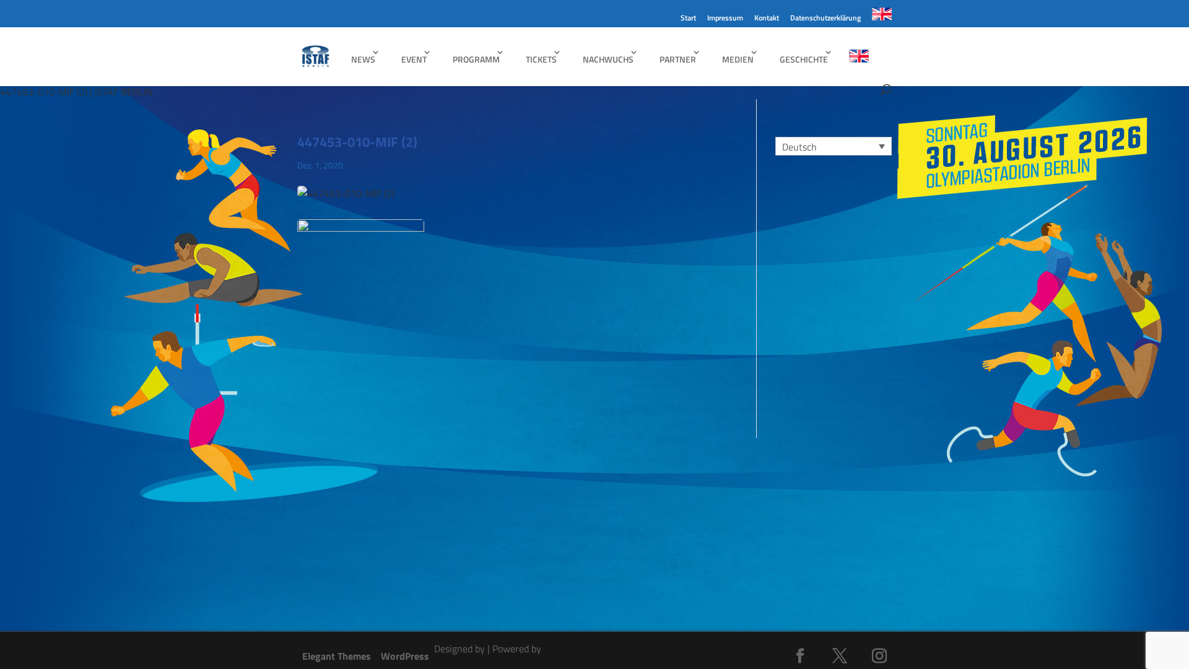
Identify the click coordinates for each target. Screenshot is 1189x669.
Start (688, 19)
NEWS (363, 59)
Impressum (725, 19)
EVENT (414, 59)
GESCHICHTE (804, 59)
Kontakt (766, 19)
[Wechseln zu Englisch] (882, 17)
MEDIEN (738, 59)
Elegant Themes (336, 656)
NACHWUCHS (608, 59)
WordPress (405, 656)
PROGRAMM (476, 59)
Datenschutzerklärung (825, 19)
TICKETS (541, 59)
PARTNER (678, 59)
